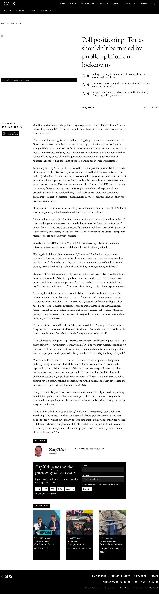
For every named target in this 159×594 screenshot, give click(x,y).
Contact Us (140, 576)
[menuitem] (62, 3)
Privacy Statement (140, 588)
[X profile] (153, 582)
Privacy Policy (110, 588)
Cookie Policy (124, 588)
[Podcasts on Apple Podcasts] (125, 582)
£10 (38, 489)
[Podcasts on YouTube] (129, 582)
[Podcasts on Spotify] (121, 582)
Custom (70, 489)
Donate (86, 489)
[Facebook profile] (157, 582)
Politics (4, 23)
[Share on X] (84, 75)
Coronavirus (15, 23)
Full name (86, 475)
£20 (45, 489)
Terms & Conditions (98, 484)
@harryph (53, 453)
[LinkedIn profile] (149, 582)
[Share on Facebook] (88, 75)
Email (84, 465)
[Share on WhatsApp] (20, 127)
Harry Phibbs (88, 107)
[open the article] (46, 535)
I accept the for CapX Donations (101, 484)
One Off (41, 494)
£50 (52, 489)
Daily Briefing (99, 576)
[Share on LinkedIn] (3, 127)
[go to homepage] (10, 3)
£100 (60, 489)
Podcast (115, 576)
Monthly (53, 494)
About (127, 576)
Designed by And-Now (93, 588)
